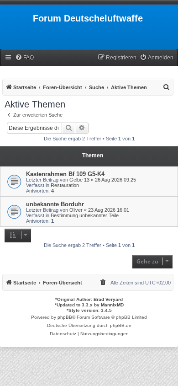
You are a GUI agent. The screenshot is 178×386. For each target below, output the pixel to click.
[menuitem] (24, 58)
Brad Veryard (108, 299)
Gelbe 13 (79, 179)
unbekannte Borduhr (55, 204)
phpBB (65, 317)
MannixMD (112, 304)
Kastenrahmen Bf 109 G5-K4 (65, 174)
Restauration (65, 185)
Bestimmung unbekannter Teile (85, 215)
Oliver (76, 210)
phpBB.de (120, 325)
